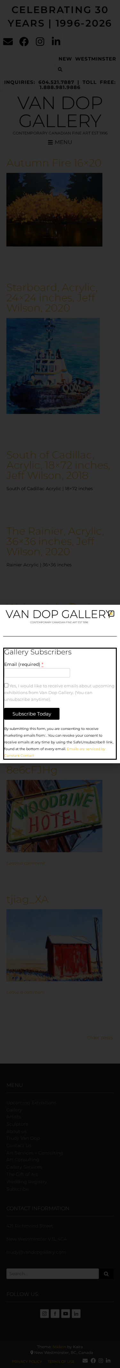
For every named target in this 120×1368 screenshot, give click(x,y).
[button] (111, 613)
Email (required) (23, 664)
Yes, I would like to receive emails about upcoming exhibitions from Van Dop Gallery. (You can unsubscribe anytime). (59, 693)
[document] (60, 684)
